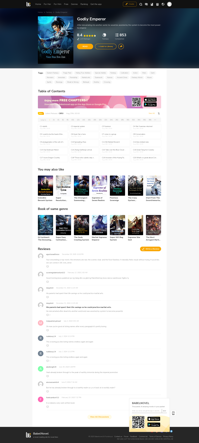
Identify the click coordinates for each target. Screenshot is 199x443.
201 (100, 120)
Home (38, 4)
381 (150, 120)
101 (72, 120)
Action (135, 73)
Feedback (133, 436)
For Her (47, 4)
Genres (74, 4)
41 (58, 120)
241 (111, 120)
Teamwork (98, 77)
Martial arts (86, 77)
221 (105, 120)
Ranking (84, 4)
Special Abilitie (100, 73)
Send (164, 411)
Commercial (143, 436)
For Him (57, 4)
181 (94, 120)
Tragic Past (67, 73)
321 (133, 120)
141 (83, 120)
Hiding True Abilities (83, 73)
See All (152, 113)
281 (122, 120)
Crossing (107, 82)
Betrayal (86, 82)
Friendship (73, 77)
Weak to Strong (72, 82)
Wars (144, 73)
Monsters (50, 77)
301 (128, 120)
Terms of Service (155, 436)
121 (78, 120)
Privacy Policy (168, 436)
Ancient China (122, 77)
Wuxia (149, 77)
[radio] (84, 36)
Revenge (59, 82)
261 (117, 120)
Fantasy (49, 12)
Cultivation (124, 73)
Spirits (49, 82)
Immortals (61, 77)
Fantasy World (137, 77)
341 (139, 120)
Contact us (118, 436)
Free (66, 4)
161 (89, 120)
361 (144, 120)
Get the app (96, 4)
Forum (126, 436)
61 (63, 120)
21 (54, 120)
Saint (152, 73)
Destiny (96, 82)
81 (68, 120)
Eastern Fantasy (53, 73)
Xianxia (109, 77)
